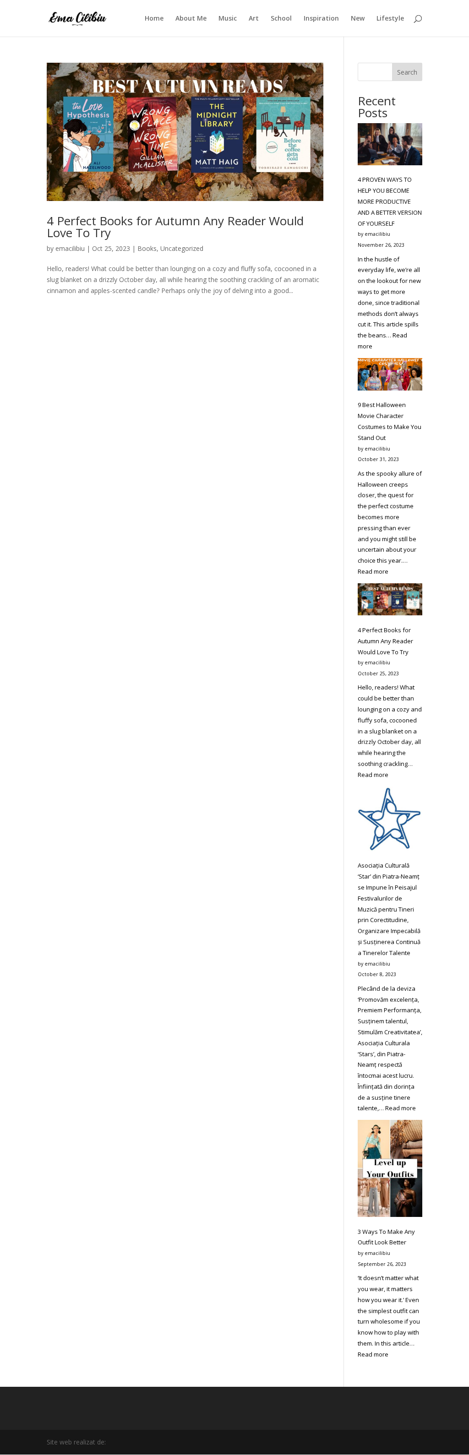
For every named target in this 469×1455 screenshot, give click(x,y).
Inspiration (321, 18)
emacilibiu (70, 248)
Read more (373, 571)
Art (254, 18)
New (358, 18)
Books (147, 248)
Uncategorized (181, 248)
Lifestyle (390, 18)
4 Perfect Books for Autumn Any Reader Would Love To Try (175, 226)
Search (407, 72)
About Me (191, 18)
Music (227, 18)
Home (154, 18)
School (281, 18)
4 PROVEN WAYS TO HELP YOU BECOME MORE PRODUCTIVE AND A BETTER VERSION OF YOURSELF (390, 201)
